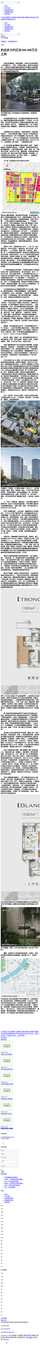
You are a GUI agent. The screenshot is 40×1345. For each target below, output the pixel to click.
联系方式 (4, 1320)
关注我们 (4, 1037)
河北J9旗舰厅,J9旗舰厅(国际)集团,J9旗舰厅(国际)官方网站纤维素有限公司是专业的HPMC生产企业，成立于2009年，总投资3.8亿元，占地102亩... (20, 1033)
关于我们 (7, 25)
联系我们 (7, 31)
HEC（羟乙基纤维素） (11, 1181)
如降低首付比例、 (7, 1113)
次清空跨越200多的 (7, 1084)
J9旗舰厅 (4, 41)
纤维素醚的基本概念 (11, 1177)
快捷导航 (4, 1174)
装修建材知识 (8, 27)
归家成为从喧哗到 (7, 1099)
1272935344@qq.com (7, 1137)
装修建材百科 (8, 29)
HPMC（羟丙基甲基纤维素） (14, 1179)
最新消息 (4, 1039)
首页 (5, 23)
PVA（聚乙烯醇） (10, 1187)
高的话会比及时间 (7, 1069)
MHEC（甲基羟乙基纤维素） (14, 1183)
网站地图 (29, 1337)
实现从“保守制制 (6, 1054)
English (3, 36)
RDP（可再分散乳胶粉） (12, 1185)
